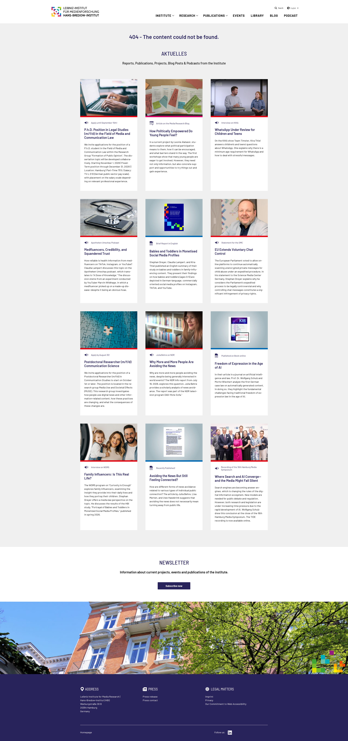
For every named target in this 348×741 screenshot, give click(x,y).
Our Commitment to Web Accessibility (225, 703)
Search (280, 8)
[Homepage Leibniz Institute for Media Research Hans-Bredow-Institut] (75, 15)
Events (239, 15)
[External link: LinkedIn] (230, 733)
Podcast (291, 15)
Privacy (209, 700)
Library (257, 15)
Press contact (150, 700)
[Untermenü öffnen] (173, 15)
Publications (214, 15)
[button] (292, 8)
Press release (150, 696)
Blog (274, 15)
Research (187, 15)
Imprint (209, 696)
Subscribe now (174, 585)
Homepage (86, 732)
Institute (163, 15)
